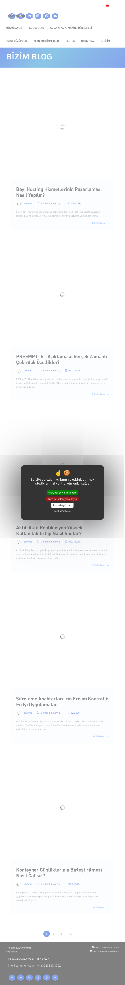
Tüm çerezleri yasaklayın (62, 498)
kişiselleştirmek (62, 505)
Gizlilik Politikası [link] (62, 510)
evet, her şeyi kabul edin (62, 492)
